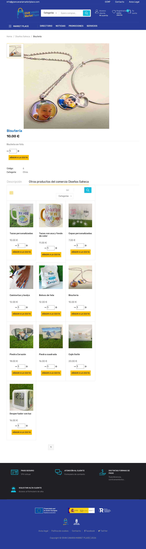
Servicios (92, 26)
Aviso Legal (134, 2)
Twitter (104, 531)
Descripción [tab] (14, 181)
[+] (18, 151)
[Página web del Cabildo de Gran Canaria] (77, 521)
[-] (8, 151)
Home (9, 36)
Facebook (90, 531)
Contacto (119, 2)
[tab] (15, 50)
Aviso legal (43, 531)
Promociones (76, 26)
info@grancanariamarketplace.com (23, 2)
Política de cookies (60, 531)
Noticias (60, 26)
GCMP (107, 2)
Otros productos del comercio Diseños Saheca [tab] (59, 181)
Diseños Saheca (22, 36)
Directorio (46, 26)
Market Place (21, 26)
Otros (25, 172)
